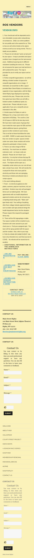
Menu (28, 6)
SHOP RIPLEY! (8, 471)
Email (6, 377)
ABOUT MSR (7, 430)
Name (6, 370)
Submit (8, 413)
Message (7, 393)
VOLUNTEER (7, 435)
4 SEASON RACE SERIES (11, 448)
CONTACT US (7, 475)
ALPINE (5, 466)
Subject (6, 385)
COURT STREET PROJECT (12, 439)
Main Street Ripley (8, 554)
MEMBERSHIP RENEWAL (12, 457)
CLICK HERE (23, 257)
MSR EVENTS (7, 444)
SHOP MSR (7, 453)
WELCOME (7, 426)
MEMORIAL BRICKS (10, 462)
